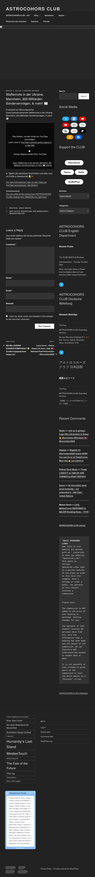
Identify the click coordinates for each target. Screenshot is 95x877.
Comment (11, 244)
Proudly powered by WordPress (66, 868)
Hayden (62, 450)
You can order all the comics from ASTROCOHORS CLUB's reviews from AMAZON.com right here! (28, 195)
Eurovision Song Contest (19, 732)
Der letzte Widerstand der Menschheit (28, 211)
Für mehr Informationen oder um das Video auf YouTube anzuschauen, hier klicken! (26, 184)
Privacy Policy (46, 868)
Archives (63, 191)
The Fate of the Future (17, 765)
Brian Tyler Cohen (14, 720)
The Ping (62, 325)
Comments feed (47, 736)
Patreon (67, 172)
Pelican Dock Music (68, 469)
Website (9, 303)
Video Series (25, 208)
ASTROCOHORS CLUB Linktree (72, 525)
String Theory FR (12, 758)
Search (62, 91)
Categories (63, 205)
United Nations (11, 777)
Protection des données (16, 21)
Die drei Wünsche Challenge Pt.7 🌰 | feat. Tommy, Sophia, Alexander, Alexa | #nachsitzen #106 (74, 340)
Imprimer (34, 21)
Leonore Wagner (31, 91)
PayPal (81, 172)
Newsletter (49, 15)
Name (9, 277)
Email (9, 290)
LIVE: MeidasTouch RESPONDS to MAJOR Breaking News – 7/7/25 (74, 508)
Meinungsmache (17, 213)
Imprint (61, 15)
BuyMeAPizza (74, 182)
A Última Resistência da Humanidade (17, 717)
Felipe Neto (10, 736)
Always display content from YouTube (30, 154)
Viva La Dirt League (13, 781)
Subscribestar (74, 162)
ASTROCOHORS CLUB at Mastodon (73, 693)
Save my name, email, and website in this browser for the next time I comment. (29, 318)
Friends (46, 21)
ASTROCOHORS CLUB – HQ (17, 15)
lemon (62, 485)
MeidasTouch (17, 753)
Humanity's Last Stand (19, 744)
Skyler (62, 430)
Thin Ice (11, 773)
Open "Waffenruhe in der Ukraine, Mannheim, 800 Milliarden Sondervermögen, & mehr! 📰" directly (32, 164)
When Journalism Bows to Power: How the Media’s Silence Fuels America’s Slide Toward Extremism (72, 272)
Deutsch (13, 208)
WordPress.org (46, 741)
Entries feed (45, 732)
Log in (43, 727)
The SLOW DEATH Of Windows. (71, 257)
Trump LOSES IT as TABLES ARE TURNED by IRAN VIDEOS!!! (73, 473)
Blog (36, 15)
